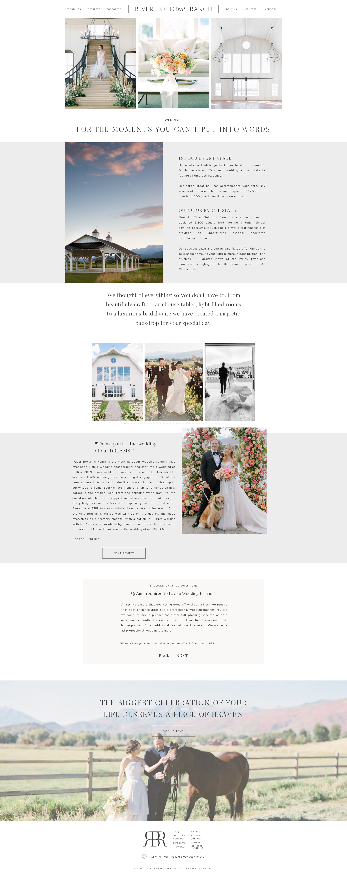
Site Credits (205, 868)
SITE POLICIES (188, 868)
